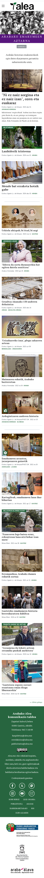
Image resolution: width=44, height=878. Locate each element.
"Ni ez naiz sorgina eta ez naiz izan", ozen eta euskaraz (20, 99)
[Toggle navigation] (3, 6)
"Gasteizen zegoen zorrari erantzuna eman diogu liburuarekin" (16, 687)
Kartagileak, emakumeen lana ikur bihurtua (22, 498)
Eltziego (20, 422)
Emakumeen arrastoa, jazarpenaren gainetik (14, 460)
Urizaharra (17, 349)
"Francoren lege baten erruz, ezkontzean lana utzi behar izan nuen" (20, 537)
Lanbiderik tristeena (16, 151)
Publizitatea (17, 804)
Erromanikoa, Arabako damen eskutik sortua (19, 575)
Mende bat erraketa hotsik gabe (20, 187)
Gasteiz (35, 234)
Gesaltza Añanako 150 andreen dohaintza (19, 303)
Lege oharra (29, 799)
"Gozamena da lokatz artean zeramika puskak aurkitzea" (18, 649)
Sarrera (22, 46)
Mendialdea (6, 349)
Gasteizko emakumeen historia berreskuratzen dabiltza (19, 612)
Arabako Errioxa (9, 109)
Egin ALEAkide (22, 813)
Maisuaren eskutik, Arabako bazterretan (18, 380)
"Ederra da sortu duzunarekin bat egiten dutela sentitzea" (21, 266)
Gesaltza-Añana (14, 310)
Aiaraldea (6, 467)
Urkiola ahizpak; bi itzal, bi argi (20, 230)
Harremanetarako (18, 808)
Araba (34, 155)
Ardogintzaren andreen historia (20, 416)
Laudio (14, 467)
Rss (32, 808)
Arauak (29, 804)
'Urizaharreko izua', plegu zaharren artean (22, 342)
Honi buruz (14, 799)
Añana (4, 310)
